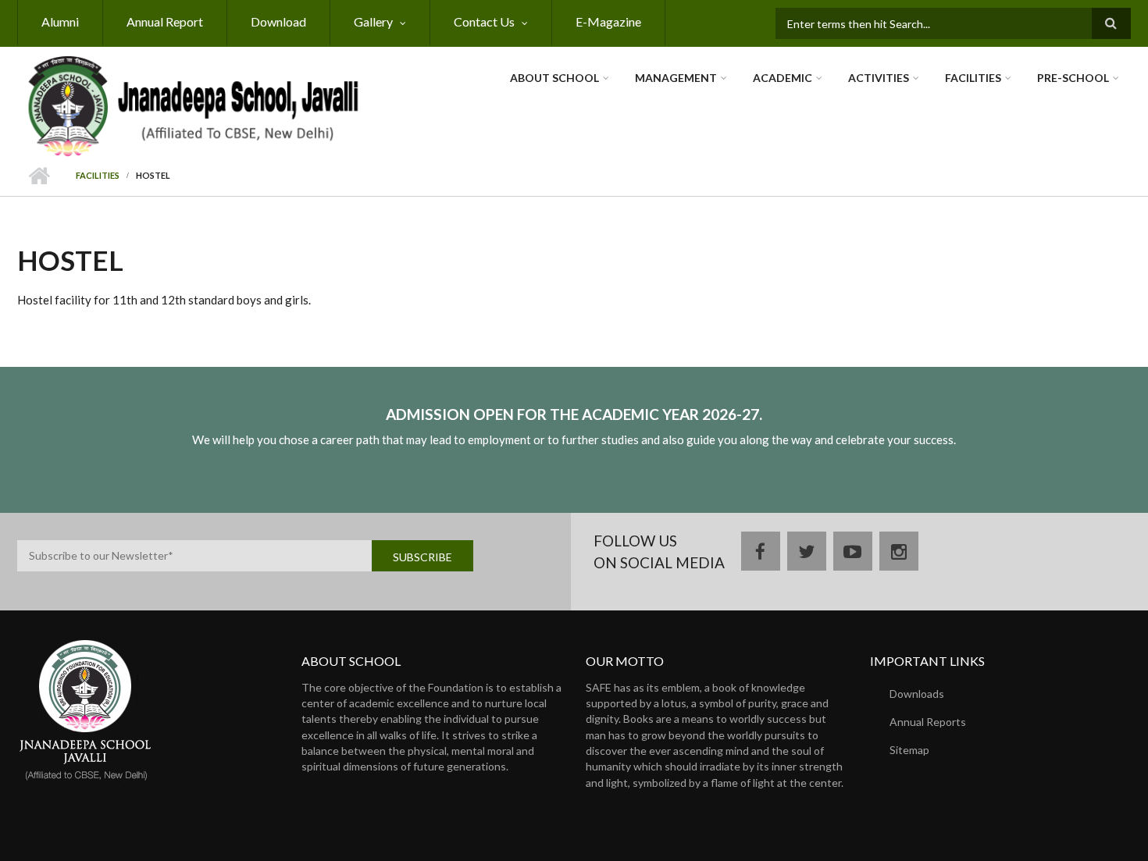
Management (676, 77)
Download (278, 21)
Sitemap (909, 749)
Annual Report (165, 21)
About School (554, 77)
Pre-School (1073, 77)
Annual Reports (928, 721)
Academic (782, 77)
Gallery (373, 21)
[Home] (193, 105)
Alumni (60, 21)
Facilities (973, 77)
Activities (878, 77)
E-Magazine (608, 21)
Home (38, 176)
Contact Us (484, 21)
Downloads (917, 693)
